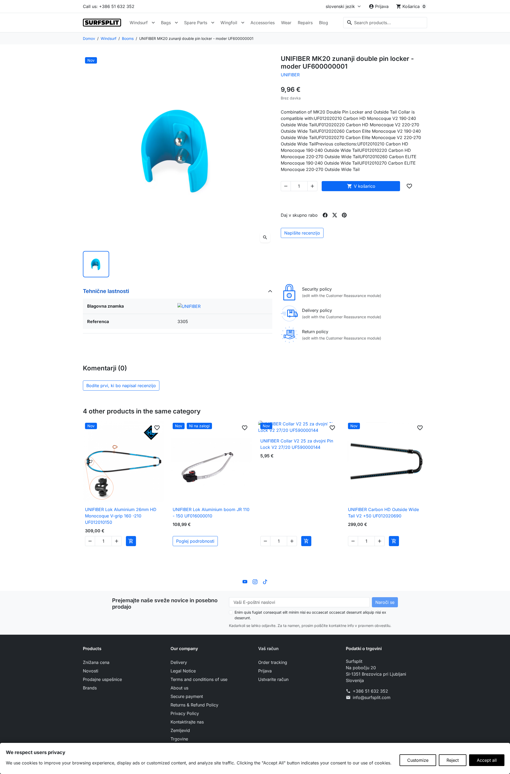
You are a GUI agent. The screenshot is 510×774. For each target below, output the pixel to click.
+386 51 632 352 (370, 691)
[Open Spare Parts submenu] (212, 22)
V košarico (361, 186)
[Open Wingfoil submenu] (242, 22)
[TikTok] (265, 581)
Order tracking (272, 662)
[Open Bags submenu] (176, 22)
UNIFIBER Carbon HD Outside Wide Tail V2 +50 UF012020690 (383, 512)
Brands (90, 688)
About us (179, 688)
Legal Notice (183, 670)
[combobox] (385, 22)
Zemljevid (180, 730)
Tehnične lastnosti (106, 291)
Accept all (487, 760)
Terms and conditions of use (199, 679)
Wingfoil (228, 22)
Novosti (90, 670)
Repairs (305, 22)
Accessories (262, 22)
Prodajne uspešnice (102, 679)
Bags (166, 22)
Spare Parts (195, 22)
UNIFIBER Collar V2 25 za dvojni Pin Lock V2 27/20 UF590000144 (296, 444)
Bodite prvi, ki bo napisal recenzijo (121, 385)
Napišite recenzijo (302, 233)
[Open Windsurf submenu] (153, 22)
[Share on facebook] (325, 215)
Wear (286, 22)
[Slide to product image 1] (96, 264)
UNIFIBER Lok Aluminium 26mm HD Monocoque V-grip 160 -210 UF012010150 (120, 516)
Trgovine (179, 739)
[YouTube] (244, 581)
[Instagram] (255, 581)
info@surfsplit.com (371, 697)
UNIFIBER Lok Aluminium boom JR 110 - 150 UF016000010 (211, 512)
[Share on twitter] (334, 215)
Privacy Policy (185, 713)
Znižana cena (96, 662)
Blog (323, 22)
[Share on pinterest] (344, 215)
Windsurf (139, 22)
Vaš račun (268, 648)
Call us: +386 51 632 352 (108, 6)
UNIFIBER (290, 74)
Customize (417, 760)
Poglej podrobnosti (195, 541)
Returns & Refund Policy (194, 705)
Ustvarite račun (273, 679)
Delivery (179, 662)
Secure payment (187, 696)
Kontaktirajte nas (187, 722)
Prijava (265, 670)
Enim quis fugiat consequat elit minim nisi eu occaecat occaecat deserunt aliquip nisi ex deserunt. (310, 615)
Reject (453, 760)
